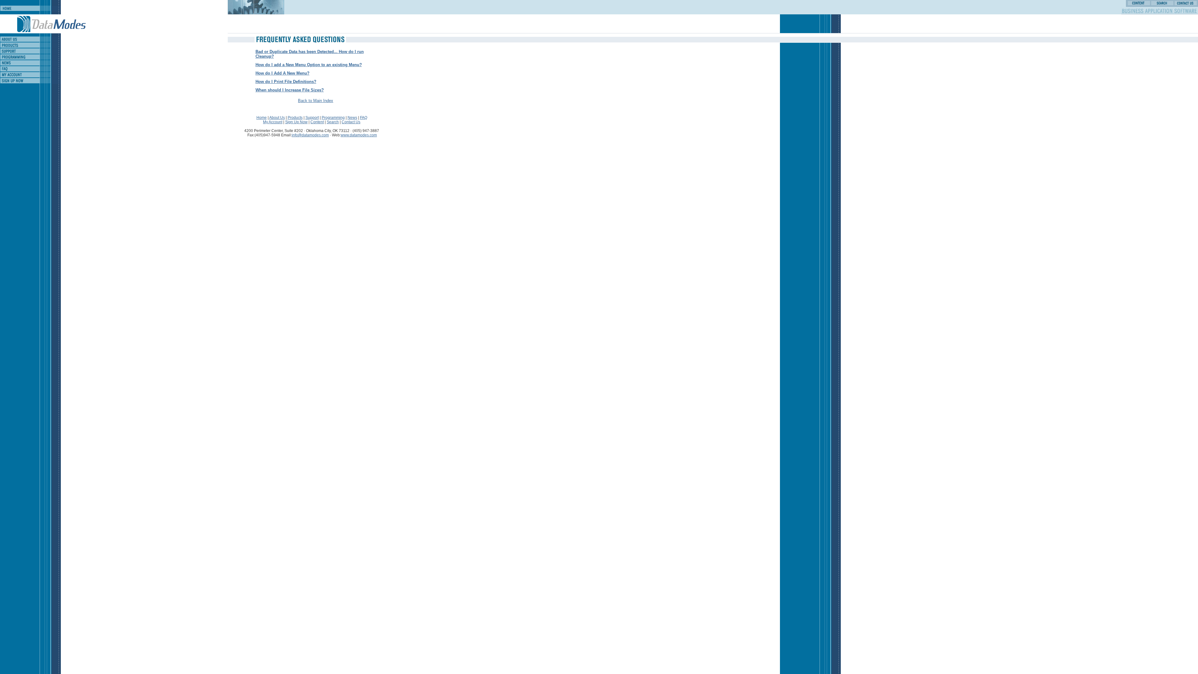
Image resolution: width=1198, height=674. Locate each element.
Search (333, 122)
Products (295, 117)
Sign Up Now (296, 122)
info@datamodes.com (310, 135)
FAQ (363, 117)
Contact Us (351, 122)
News (352, 117)
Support (312, 117)
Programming (333, 117)
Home (261, 117)
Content (317, 122)
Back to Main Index (315, 100)
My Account (272, 122)
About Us (277, 117)
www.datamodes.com (359, 135)
